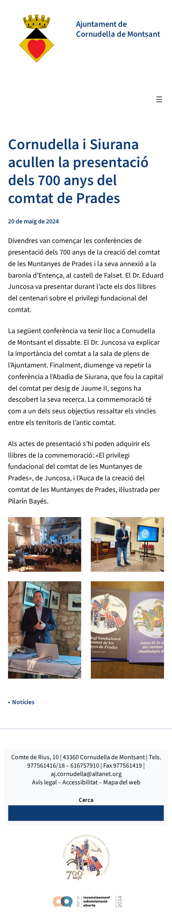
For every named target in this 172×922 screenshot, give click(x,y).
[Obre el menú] (159, 99)
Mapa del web (121, 782)
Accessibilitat (80, 782)
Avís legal (44, 782)
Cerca (86, 800)
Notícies (23, 702)
